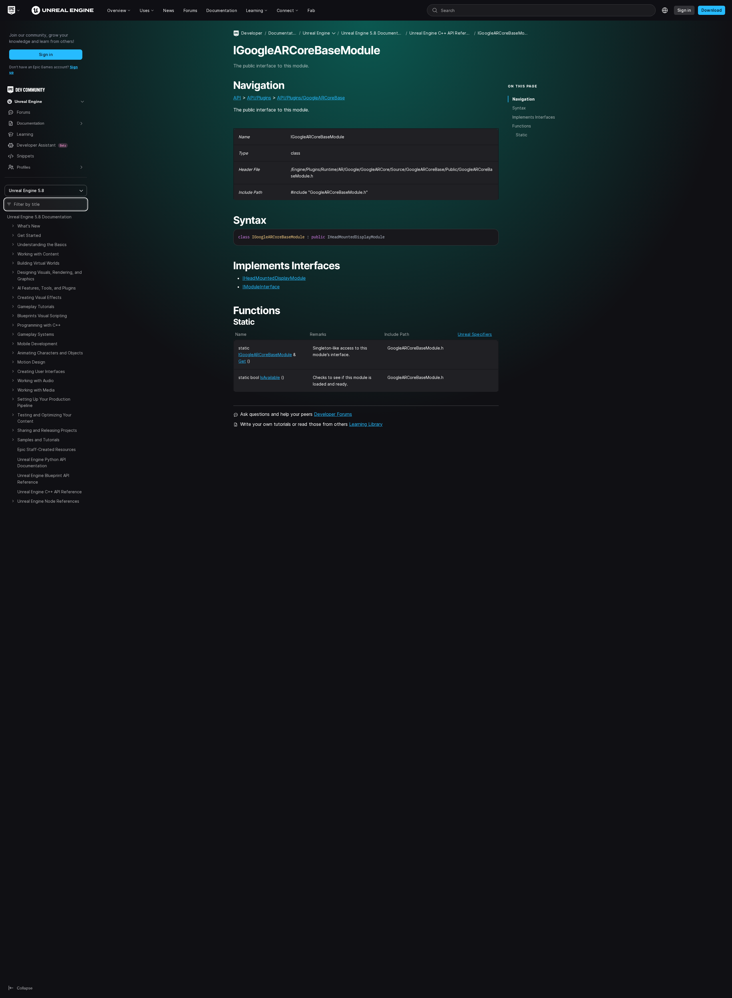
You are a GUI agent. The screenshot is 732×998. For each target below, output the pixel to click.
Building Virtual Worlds (38, 263)
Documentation (282, 33)
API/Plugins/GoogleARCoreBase (311, 98)
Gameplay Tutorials (35, 306)
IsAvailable (270, 377)
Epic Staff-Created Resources (46, 449)
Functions (521, 125)
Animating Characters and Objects (50, 352)
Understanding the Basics (42, 244)
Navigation (523, 99)
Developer (251, 33)
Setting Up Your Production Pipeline (43, 402)
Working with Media (36, 390)
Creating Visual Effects (39, 297)
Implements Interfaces (533, 117)
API (237, 98)
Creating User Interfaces (41, 371)
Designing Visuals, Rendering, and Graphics (49, 275)
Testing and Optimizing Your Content (44, 418)
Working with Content (38, 254)
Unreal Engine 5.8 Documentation (39, 216)
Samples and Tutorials (38, 439)
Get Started (29, 235)
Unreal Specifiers (475, 334)
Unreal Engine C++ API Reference (49, 491)
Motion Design (31, 362)
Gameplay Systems (35, 334)
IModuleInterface (261, 287)
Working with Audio (35, 380)
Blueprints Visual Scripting (42, 315)
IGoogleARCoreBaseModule (265, 354)
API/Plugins (259, 98)
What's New (28, 225)
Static (521, 134)
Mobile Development (37, 343)
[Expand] (13, 225)
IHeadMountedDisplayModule (274, 278)
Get (242, 361)
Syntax (519, 107)
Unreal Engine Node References (48, 501)
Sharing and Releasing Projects (47, 430)
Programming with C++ (39, 325)
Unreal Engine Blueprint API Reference (43, 478)
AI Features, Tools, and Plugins (46, 288)
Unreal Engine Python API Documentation (41, 462)
